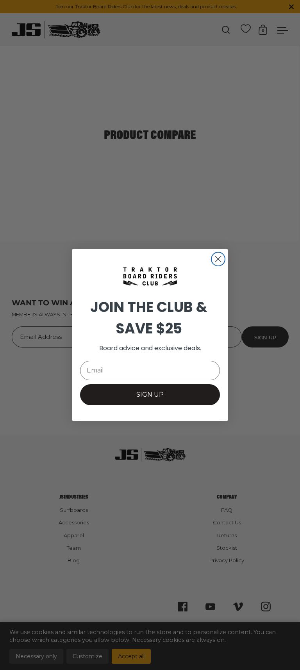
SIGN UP (150, 394)
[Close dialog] (218, 259)
